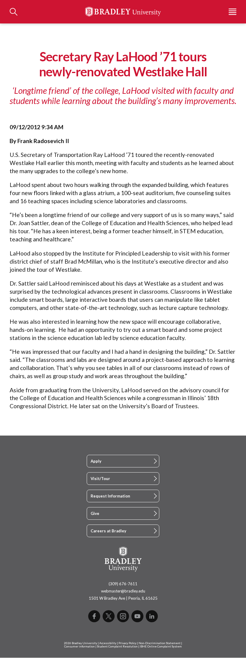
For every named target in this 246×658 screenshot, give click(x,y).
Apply (96, 461)
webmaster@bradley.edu (123, 591)
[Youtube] (137, 616)
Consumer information (79, 646)
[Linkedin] (152, 616)
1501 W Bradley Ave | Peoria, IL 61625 (123, 598)
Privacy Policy (127, 643)
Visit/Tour (100, 478)
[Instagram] (123, 616)
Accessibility (107, 643)
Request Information (110, 496)
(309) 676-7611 (123, 583)
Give (95, 513)
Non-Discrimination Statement (160, 643)
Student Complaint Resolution (117, 646)
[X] (109, 616)
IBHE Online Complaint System (161, 646)
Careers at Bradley (108, 530)
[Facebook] (94, 616)
